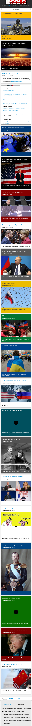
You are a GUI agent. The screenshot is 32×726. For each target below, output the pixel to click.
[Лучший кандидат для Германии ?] (16, 236)
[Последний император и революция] (16, 570)
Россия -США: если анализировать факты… (15, 630)
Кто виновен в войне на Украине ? (12, 13)
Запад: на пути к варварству (10, 73)
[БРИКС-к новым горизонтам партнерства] (16, 265)
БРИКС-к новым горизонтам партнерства (14, 251)
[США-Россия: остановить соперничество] (16, 393)
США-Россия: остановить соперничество (14, 380)
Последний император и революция (12, 545)
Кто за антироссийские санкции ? (12, 598)
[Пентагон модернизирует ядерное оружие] (16, 56)
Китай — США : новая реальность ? (12, 664)
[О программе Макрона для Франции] (16, 491)
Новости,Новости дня (6, 704)
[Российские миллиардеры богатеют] (16, 423)
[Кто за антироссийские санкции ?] (16, 612)
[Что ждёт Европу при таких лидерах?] (16, 142)
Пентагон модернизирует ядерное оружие (14, 43)
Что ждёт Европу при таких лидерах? (13, 127)
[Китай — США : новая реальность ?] (16, 679)
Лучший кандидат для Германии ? (12, 225)
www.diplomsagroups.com (16, 81)
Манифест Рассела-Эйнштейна (11, 439)
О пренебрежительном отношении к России (14, 159)
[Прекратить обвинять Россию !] (16, 361)
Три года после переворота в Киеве (12, 508)
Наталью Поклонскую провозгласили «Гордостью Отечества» (16, 117)
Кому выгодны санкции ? (9, 283)
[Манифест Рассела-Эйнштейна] (16, 456)
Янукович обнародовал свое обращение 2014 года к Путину (15, 94)
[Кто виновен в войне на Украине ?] (16, 26)
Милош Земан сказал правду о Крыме (13, 192)
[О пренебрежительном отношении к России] (16, 173)
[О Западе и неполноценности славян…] (16, 328)
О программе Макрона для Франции (12, 476)
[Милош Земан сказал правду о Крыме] (16, 206)
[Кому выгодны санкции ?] (16, 297)
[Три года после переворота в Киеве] (16, 524)
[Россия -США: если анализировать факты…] (16, 645)
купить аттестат (9, 5)
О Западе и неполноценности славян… (13, 316)
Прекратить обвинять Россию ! (11, 345)
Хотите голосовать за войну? (9, 90)
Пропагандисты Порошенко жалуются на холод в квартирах (15, 114)
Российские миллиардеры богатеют (12, 410)
